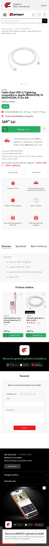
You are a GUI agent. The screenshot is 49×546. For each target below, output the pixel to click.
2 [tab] (24, 84)
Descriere (6, 246)
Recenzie (10, 409)
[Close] (2, 5)
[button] (33, 15)
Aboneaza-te (12, 466)
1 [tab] (22, 84)
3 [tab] (27, 84)
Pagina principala (7, 29)
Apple (4, 90)
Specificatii (21, 246)
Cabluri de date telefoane (22, 29)
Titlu (8, 398)
